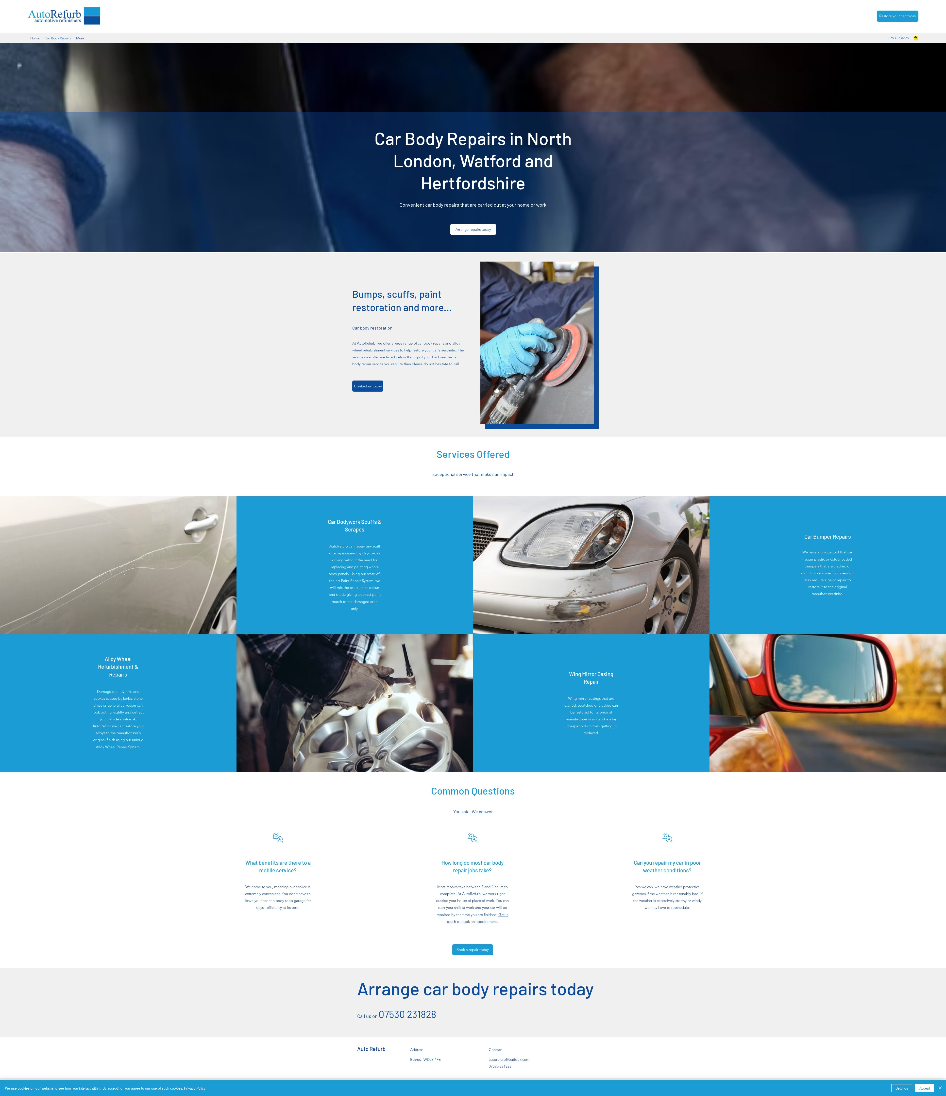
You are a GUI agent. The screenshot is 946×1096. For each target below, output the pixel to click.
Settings (901, 1088)
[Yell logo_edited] (915, 38)
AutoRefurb (366, 343)
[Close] (940, 1088)
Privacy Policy (194, 1088)
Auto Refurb (371, 1049)
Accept (924, 1088)
